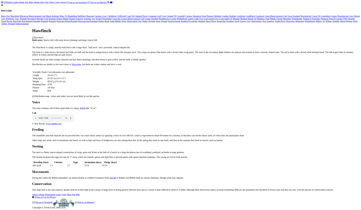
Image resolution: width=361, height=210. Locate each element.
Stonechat (221, 21)
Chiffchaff (121, 16)
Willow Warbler (332, 21)
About (63, 2)
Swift (237, 21)
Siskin (145, 21)
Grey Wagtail (21, 18)
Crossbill (181, 16)
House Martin (62, 18)
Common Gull (154, 16)
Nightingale (297, 18)
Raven (9, 21)
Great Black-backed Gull (276, 16)
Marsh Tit (252, 18)
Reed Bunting (71, 21)
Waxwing (290, 21)
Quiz (46, 2)
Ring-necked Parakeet (88, 21)
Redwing (61, 21)
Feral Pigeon (207, 16)
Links (57, 2)
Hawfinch (31, 18)
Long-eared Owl (211, 18)
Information (50, 194)
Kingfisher (107, 18)
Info (42, 2)
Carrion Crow (100, 16)
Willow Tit (320, 21)
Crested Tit (171, 16)
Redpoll (44, 21)
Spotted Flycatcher (189, 21)
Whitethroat (309, 21)
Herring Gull (42, 18)
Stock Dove (211, 21)
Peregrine (316, 18)
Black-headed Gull (37, 16)
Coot (163, 16)
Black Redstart (52, 16)
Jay (93, 18)
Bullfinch (82, 16)
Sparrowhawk (174, 21)
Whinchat (299, 21)
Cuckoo (188, 16)
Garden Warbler (229, 16)
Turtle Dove (280, 21)
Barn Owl (5, 16)
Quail (3, 21)
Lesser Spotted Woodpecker (157, 18)
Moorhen (287, 18)
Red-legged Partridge (31, 21)
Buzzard (90, 16)
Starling (201, 21)
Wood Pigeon (346, 21)
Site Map (29, 2)
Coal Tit (130, 16)
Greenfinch (326, 16)
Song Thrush (161, 21)
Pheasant (324, 18)
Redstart (52, 21)
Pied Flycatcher (336, 18)
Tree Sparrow (268, 21)
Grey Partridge (7, 18)
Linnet (190, 18)
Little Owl (198, 18)
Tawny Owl (245, 21)
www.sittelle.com (53, 123)
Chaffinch (111, 16)
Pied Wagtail (349, 18)
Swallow (230, 21)
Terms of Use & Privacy (45, 197)
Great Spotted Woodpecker (300, 16)
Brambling (72, 16)
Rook (106, 21)
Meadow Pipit (263, 18)
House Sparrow (76, 18)
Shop (51, 2)
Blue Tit (63, 16)
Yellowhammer (22, 24)
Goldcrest (241, 16)
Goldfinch (250, 16)
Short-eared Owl (134, 21)
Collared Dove (141, 16)
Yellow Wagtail (8, 24)
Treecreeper (256, 21)
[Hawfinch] (37, 37)
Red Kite (17, 21)
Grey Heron (354, 16)
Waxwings (76, 64)
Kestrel (99, 18)
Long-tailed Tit (225, 18)
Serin (124, 21)
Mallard (243, 18)
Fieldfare (217, 16)
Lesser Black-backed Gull (132, 18)
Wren (355, 21)
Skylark (151, 21)
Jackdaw (88, 18)
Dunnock (197, 16)
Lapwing (117, 18)
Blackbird (15, 16)
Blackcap (24, 16)
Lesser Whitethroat (178, 18)
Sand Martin (115, 21)
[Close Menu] (2, 5)
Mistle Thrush (276, 18)
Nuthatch (307, 18)
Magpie (236, 18)
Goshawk (260, 16)
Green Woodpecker (340, 16)
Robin (101, 21)
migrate (112, 178)
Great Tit (316, 16)
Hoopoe (52, 18)
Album (36, 2)
